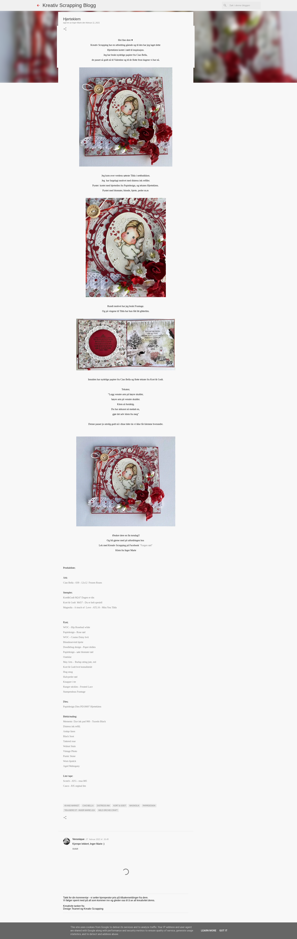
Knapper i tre (69, 681)
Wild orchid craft (108, 810)
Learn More (208, 930)
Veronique (78, 839)
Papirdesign (149, 806)
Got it (223, 930)
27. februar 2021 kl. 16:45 (97, 839)
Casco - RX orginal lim (75, 786)
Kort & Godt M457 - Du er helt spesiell (82, 602)
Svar (75, 849)
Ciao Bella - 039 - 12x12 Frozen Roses (82, 582)
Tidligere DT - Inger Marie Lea (79, 810)
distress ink (103, 806)
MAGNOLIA (134, 806)
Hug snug (68, 672)
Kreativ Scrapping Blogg (69, 5)
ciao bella (88, 806)
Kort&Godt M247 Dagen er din (78, 597)
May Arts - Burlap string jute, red (79, 662)
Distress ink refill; (71, 726)
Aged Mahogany (71, 766)
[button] (65, 29)
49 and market (71, 806)
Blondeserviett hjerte (73, 642)
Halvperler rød (70, 677)
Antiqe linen (69, 731)
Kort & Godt (119, 806)
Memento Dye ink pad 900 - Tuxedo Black (84, 721)
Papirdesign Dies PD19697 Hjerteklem (82, 706)
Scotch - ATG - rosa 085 (75, 781)
